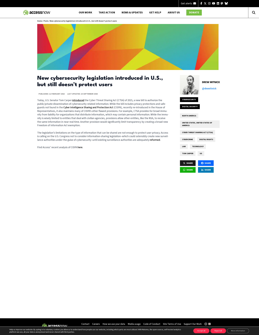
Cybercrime (187, 139)
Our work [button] (85, 12)
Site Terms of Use (172, 324)
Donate (194, 12)
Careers (96, 324)
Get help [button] (155, 12)
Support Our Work (193, 324)
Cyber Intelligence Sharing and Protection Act (88, 107)
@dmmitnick (209, 88)
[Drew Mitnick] (189, 85)
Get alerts (187, 3)
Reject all (218, 330)
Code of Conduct (151, 324)
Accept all (201, 330)
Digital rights (206, 139)
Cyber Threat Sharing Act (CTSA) (197, 132)
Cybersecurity (189, 99)
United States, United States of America (197, 124)
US (201, 153)
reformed (155, 140)
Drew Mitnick (211, 82)
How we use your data (114, 324)
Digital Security (190, 106)
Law (184, 146)
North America (189, 115)
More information (238, 330)
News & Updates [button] (132, 12)
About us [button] (174, 12)
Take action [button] (107, 12)
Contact (85, 324)
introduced (78, 100)
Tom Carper (187, 153)
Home (39, 21)
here (80, 147)
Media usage (134, 324)
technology (198, 146)
